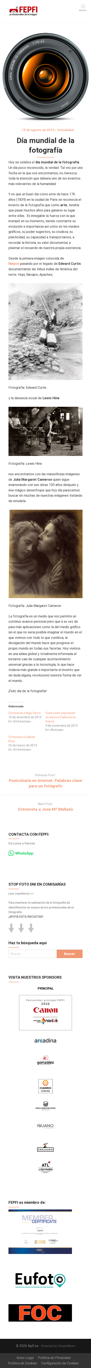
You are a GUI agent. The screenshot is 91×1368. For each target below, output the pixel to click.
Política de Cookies (22, 1363)
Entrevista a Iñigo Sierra (24, 713)
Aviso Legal (25, 1358)
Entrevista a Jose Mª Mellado (45, 809)
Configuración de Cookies (60, 1363)
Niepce (13, 264)
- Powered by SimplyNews (57, 1346)
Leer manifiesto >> (21, 893)
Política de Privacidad (54, 1358)
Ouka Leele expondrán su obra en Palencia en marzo (61, 717)
